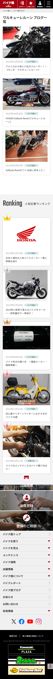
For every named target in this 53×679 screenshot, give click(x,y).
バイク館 (6, 10)
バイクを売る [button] (10, 548)
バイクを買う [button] (10, 541)
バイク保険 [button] (9, 562)
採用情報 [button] (8, 611)
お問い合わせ (10, 604)
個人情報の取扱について (33, 635)
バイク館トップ (12, 534)
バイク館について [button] (13, 576)
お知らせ (8, 597)
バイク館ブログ (19, 10)
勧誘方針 (13, 635)
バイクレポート (12, 583)
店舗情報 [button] (8, 569)
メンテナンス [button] (10, 555)
